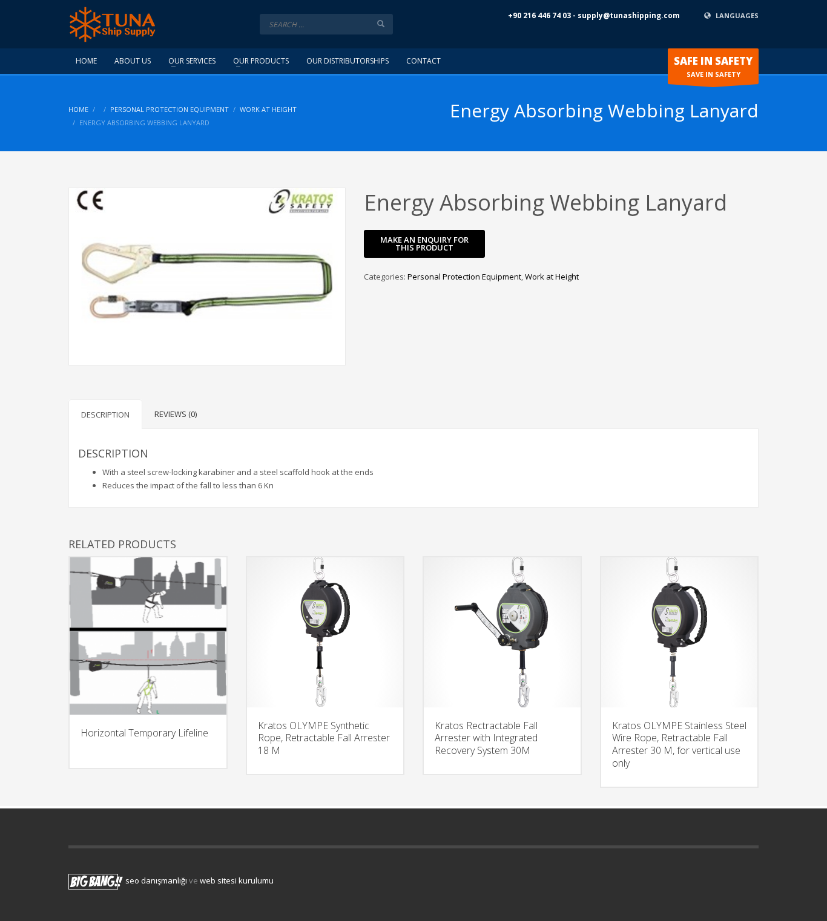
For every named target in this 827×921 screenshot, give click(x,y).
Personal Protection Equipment (169, 109)
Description (105, 414)
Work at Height (268, 109)
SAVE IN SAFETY (713, 66)
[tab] (105, 414)
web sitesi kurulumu (237, 880)
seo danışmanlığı (156, 880)
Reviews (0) (175, 413)
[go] (381, 23)
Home (78, 109)
